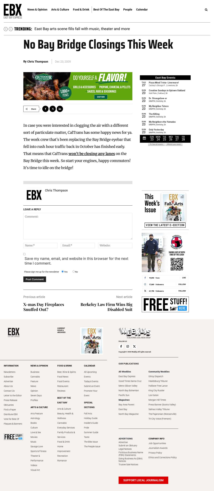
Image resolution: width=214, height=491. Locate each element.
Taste (86, 437)
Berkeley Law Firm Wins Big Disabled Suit (106, 307)
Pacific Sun (124, 395)
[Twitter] (53, 109)
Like (184, 277)
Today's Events (91, 381)
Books (34, 423)
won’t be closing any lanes (91, 153)
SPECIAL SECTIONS (89, 405)
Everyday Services (66, 427)
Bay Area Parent (126, 404)
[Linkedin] (60, 109)
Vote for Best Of (11, 419)
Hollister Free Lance (158, 386)
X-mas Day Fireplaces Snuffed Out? (43, 307)
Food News (62, 376)
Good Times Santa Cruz (130, 381)
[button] (206, 9)
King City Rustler (156, 390)
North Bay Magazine (128, 414)
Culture (34, 427)
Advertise (8, 381)
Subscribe (8, 376)
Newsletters (9, 372)
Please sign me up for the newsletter (41, 272)
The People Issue (92, 446)
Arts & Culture (64, 409)
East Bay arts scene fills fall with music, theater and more (82, 29)
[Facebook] (45, 109)
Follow (182, 284)
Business (35, 372)
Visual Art (35, 470)
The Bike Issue (91, 442)
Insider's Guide (91, 423)
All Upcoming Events (90, 374)
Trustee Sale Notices (128, 464)
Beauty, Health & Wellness (65, 415)
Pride (86, 427)
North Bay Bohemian (129, 390)
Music (33, 442)
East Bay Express (127, 376)
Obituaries (9, 405)
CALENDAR (89, 365)
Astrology (35, 418)
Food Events (63, 381)
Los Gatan (154, 395)
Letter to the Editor (13, 395)
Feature (34, 381)
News (33, 386)
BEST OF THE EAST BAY (64, 400)
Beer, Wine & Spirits (66, 372)
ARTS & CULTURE (39, 407)
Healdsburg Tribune (158, 381)
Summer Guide (91, 432)
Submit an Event (92, 386)
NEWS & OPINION (39, 365)
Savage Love (37, 446)
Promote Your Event (90, 393)
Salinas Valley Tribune (159, 409)
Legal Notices (125, 449)
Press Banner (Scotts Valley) (162, 404)
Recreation (62, 456)
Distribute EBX (11, 414)
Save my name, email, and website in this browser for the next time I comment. (76, 260)
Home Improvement (63, 448)
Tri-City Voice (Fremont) (160, 418)
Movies (34, 437)
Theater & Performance (37, 458)
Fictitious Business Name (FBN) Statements (131, 453)
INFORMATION (11, 365)
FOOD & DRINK (64, 365)
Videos (34, 465)
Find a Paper (10, 409)
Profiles (34, 400)
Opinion (34, 391)
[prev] (6, 29)
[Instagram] (127, 346)
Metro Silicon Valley (128, 386)
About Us (8, 386)
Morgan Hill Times (157, 400)
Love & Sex (36, 432)
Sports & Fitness (38, 451)
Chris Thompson (37, 61)
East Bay (123, 409)
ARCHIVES (61, 330)
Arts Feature (37, 413)
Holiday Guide (90, 418)
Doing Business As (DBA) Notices (131, 459)
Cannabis (35, 376)
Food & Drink (63, 442)
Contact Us (9, 391)
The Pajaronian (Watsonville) (162, 414)
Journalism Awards (158, 448)
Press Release (10, 400)
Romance (62, 460)
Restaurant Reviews (62, 388)
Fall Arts (88, 413)
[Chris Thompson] (34, 194)
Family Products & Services (66, 434)
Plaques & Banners (13, 423)
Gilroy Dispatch (156, 376)
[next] (11, 29)
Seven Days (36, 395)
